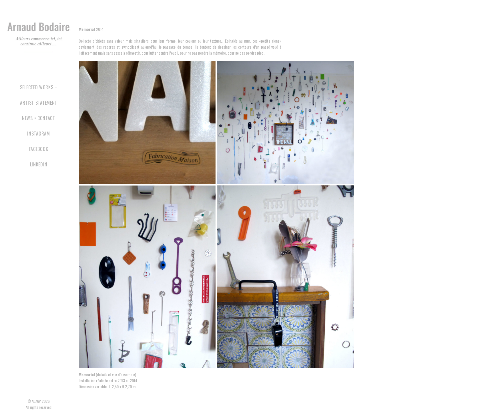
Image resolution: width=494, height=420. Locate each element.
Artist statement (38, 103)
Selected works (36, 87)
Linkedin (38, 164)
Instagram (38, 133)
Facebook (38, 149)
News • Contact (38, 118)
